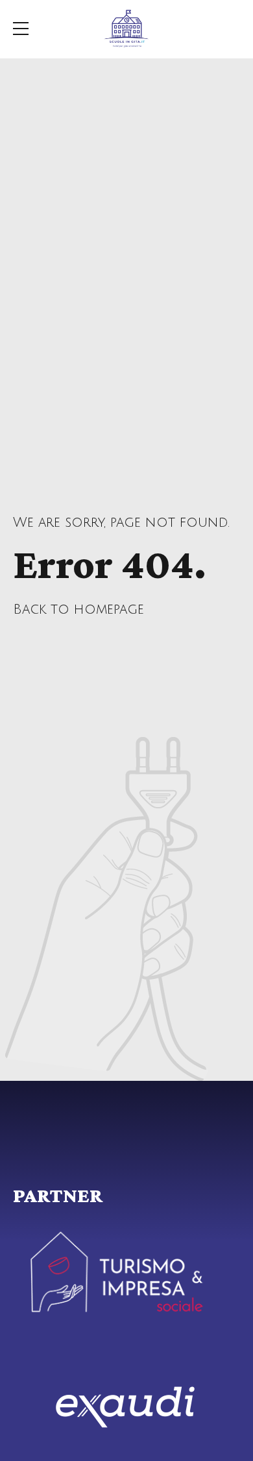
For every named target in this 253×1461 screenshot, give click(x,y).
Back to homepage (78, 609)
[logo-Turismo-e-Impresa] (117, 1272)
